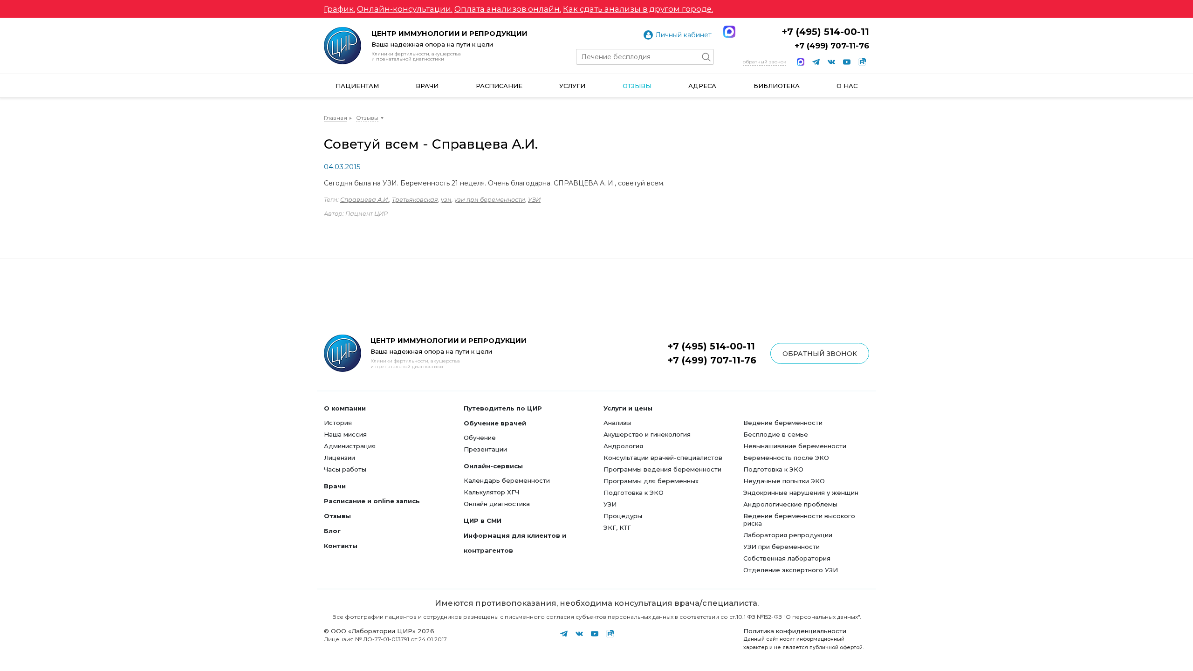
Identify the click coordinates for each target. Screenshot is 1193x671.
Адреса (702, 85)
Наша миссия (345, 434)
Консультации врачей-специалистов (662, 457)
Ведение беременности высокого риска (799, 519)
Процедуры (622, 516)
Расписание (499, 85)
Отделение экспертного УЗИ (790, 570)
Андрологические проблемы (790, 504)
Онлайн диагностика (497, 503)
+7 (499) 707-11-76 (832, 45)
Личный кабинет (683, 35)
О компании (345, 408)
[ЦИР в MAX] (801, 62)
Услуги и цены (627, 408)
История (338, 422)
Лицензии (339, 457)
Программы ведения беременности (662, 469)
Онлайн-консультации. (405, 9)
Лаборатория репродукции (787, 535)
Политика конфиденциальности (794, 631)
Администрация (350, 446)
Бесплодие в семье (775, 434)
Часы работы (345, 469)
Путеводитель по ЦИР (503, 408)
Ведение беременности (783, 422)
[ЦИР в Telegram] (816, 62)
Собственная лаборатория (786, 558)
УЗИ (534, 199)
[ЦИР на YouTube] (847, 62)
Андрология (623, 446)
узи (446, 199)
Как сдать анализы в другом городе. (638, 9)
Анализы (617, 422)
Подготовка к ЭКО (633, 492)
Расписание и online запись (372, 501)
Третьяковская (415, 199)
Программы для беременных (651, 481)
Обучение (480, 437)
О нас (846, 85)
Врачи (427, 85)
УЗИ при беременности (781, 546)
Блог (332, 530)
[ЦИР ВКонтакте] (831, 62)
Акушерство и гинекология (647, 434)
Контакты (340, 545)
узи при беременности (489, 199)
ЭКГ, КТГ (617, 527)
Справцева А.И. (364, 199)
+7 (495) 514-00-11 (825, 31)
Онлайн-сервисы (493, 466)
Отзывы (637, 85)
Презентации (485, 449)
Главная (335, 117)
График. (339, 9)
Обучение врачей (495, 423)
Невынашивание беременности (794, 446)
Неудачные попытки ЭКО (784, 481)
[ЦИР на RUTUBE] (862, 62)
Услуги (572, 85)
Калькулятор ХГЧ (491, 492)
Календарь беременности (507, 480)
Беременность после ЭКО (786, 457)
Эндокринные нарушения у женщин (800, 492)
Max (729, 32)
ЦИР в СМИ (482, 520)
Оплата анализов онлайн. (507, 9)
